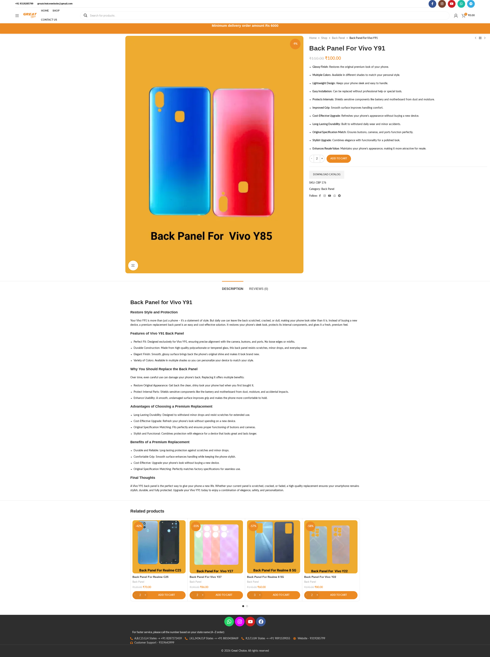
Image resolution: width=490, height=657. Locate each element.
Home (313, 38)
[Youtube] (250, 621)
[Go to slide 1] (243, 606)
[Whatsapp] (229, 621)
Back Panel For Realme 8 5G (265, 576)
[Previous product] (475, 38)
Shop (324, 38)
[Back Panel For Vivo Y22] (331, 547)
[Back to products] (480, 38)
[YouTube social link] (452, 4)
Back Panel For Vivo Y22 (320, 576)
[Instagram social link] (442, 4)
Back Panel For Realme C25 (150, 576)
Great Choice (239, 650)
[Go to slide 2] (247, 606)
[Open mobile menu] (17, 15)
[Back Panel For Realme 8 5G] (273, 547)
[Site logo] (30, 15)
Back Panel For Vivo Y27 (206, 576)
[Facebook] (261, 621)
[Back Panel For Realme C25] (159, 547)
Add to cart (338, 158)
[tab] (232, 287)
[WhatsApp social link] (461, 4)
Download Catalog (326, 174)
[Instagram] (240, 621)
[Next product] (484, 38)
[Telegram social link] (471, 4)
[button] (159, 595)
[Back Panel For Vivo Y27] (216, 547)
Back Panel (338, 38)
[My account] (456, 15)
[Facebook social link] (432, 4)
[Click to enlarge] (133, 265)
